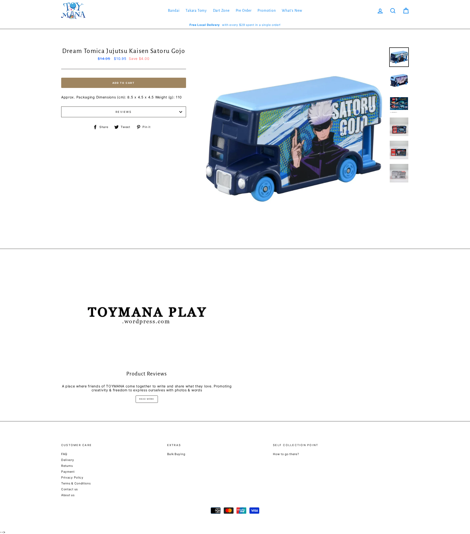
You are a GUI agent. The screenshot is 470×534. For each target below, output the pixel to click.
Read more (146, 399)
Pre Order (244, 10)
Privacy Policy (72, 477)
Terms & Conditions (76, 483)
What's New (292, 10)
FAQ (64, 454)
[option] (235, 24)
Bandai (174, 10)
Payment (68, 471)
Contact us (69, 489)
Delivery (67, 460)
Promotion (267, 10)
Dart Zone (221, 10)
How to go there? (286, 454)
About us (68, 495)
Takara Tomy (196, 10)
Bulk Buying (176, 454)
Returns (67, 466)
